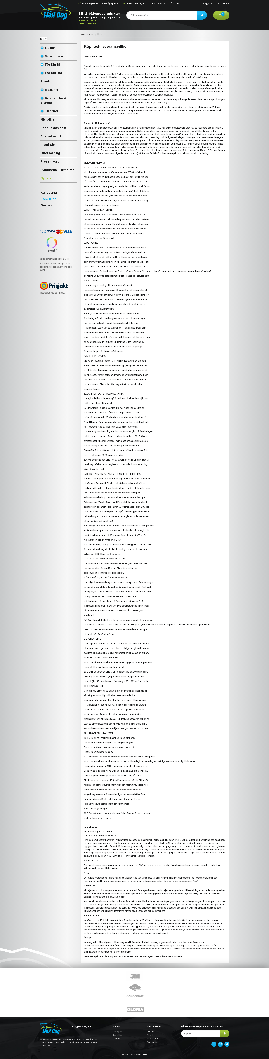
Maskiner (52, 89)
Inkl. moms (222, 3)
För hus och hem (53, 128)
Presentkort (50, 161)
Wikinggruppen (142, 1054)
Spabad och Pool (53, 136)
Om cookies (153, 1042)
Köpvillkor (48, 199)
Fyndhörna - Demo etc (57, 170)
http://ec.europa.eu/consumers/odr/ (180, 881)
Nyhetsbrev (152, 1038)
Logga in (207, 3)
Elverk (45, 81)
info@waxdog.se (81, 1026)
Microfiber (48, 119)
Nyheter (47, 178)
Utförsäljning (50, 153)
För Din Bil (53, 64)
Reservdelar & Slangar (53, 100)
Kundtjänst (49, 192)
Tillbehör (51, 111)
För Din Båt (53, 73)
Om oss (46, 205)
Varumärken (54, 56)
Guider (50, 47)
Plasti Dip (48, 144)
